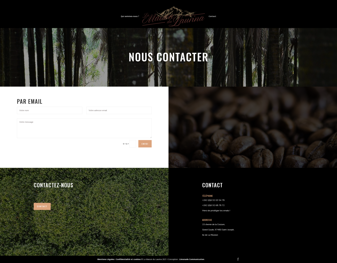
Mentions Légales (105, 259)
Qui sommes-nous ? (130, 16)
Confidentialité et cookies (128, 259)
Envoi (145, 143)
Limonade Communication (191, 259)
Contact (212, 16)
